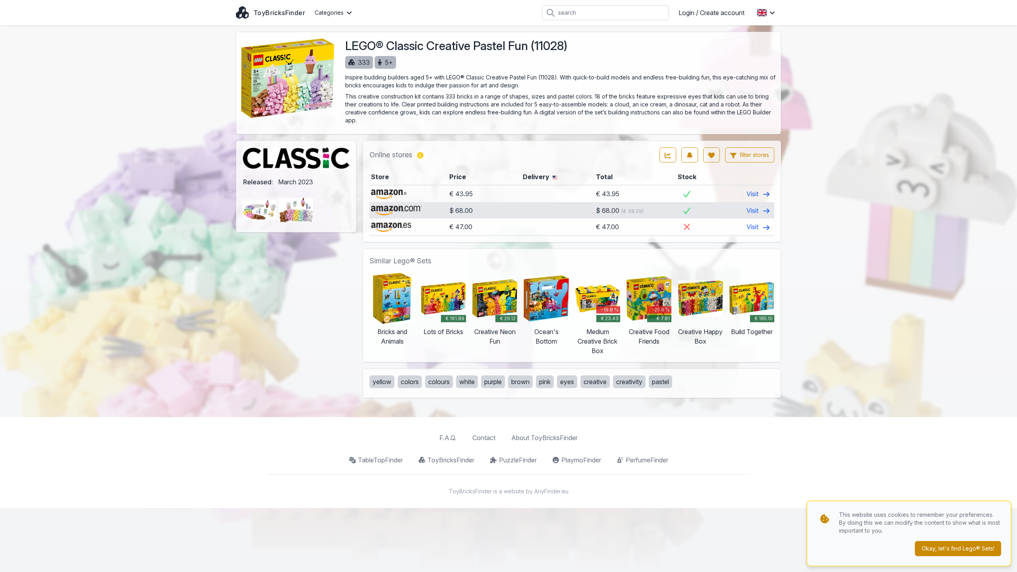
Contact (483, 438)
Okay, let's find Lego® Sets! (958, 548)
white (467, 382)
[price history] (667, 154)
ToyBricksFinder (450, 460)
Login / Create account (711, 13)
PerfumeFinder (647, 460)
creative (595, 382)
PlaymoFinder (581, 460)
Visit (753, 194)
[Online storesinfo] (420, 155)
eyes (567, 382)
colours (439, 382)
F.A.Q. (447, 438)
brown (520, 382)
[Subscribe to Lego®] (689, 154)
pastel (660, 382)
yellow (382, 382)
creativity (629, 382)
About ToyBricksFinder (544, 438)
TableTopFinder (380, 460)
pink (545, 382)
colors (410, 382)
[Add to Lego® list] (711, 154)
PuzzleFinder (518, 460)
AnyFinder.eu (551, 491)
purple (493, 382)
